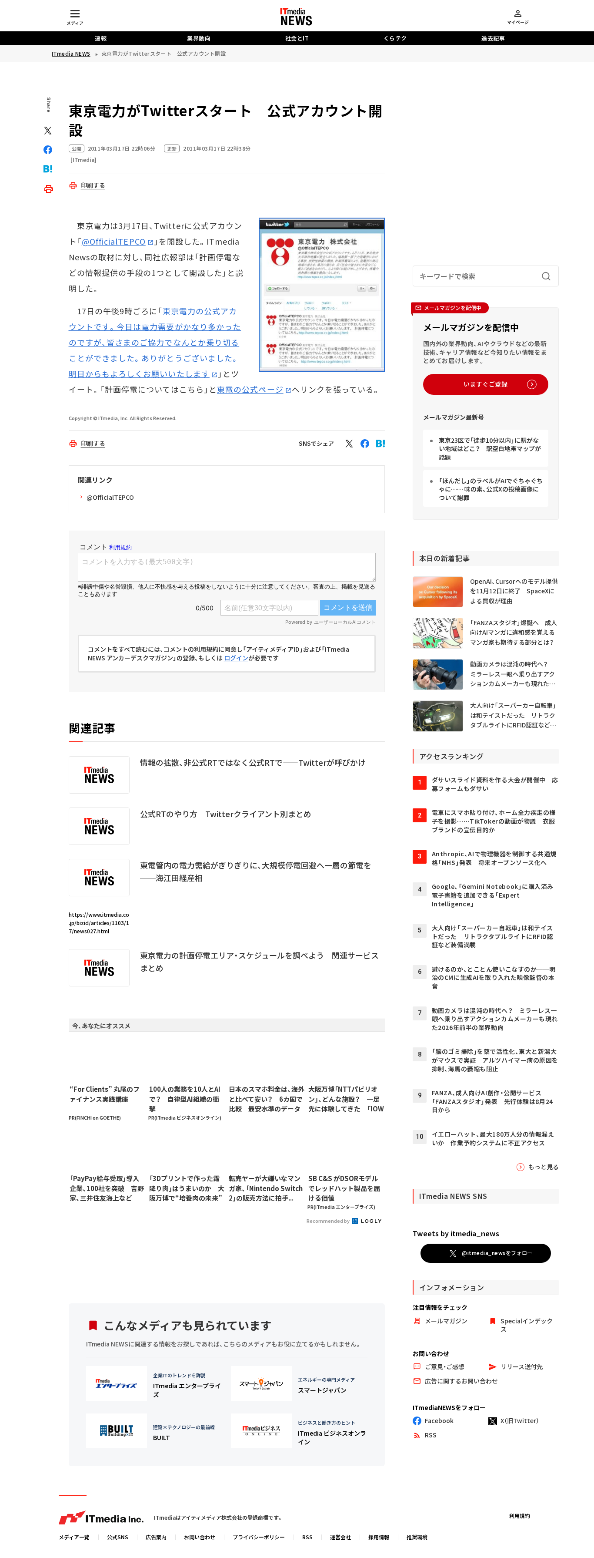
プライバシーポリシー (259, 1537)
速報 (101, 38)
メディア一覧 (74, 1537)
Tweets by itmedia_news (456, 1233)
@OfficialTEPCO (114, 241)
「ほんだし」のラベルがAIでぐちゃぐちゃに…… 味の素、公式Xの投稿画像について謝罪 (491, 489)
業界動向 (198, 38)
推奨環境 (417, 1537)
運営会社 (340, 1537)
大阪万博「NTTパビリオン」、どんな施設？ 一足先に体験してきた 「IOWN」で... (346, 1099)
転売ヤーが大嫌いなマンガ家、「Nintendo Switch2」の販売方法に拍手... (266, 1188)
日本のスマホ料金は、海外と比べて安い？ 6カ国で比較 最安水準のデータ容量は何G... (266, 1099)
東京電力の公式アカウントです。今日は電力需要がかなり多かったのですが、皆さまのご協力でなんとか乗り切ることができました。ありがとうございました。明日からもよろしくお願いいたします (155, 342)
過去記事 (493, 38)
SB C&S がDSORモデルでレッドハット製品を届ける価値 (344, 1188)
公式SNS (117, 1537)
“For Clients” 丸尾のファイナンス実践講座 (105, 1094)
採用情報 (378, 1537)
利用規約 (519, 1515)
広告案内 (156, 1537)
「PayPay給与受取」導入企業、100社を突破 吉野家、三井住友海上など (107, 1188)
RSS (307, 1537)
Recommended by (328, 1220)
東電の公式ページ (250, 389)
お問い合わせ (199, 1537)
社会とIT (297, 38)
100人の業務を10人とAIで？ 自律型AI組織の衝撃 (184, 1098)
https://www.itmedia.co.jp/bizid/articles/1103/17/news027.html (99, 923)
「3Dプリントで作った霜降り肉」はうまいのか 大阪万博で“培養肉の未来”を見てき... (186, 1188)
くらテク (395, 38)
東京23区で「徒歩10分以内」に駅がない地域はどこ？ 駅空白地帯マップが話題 (490, 448)
